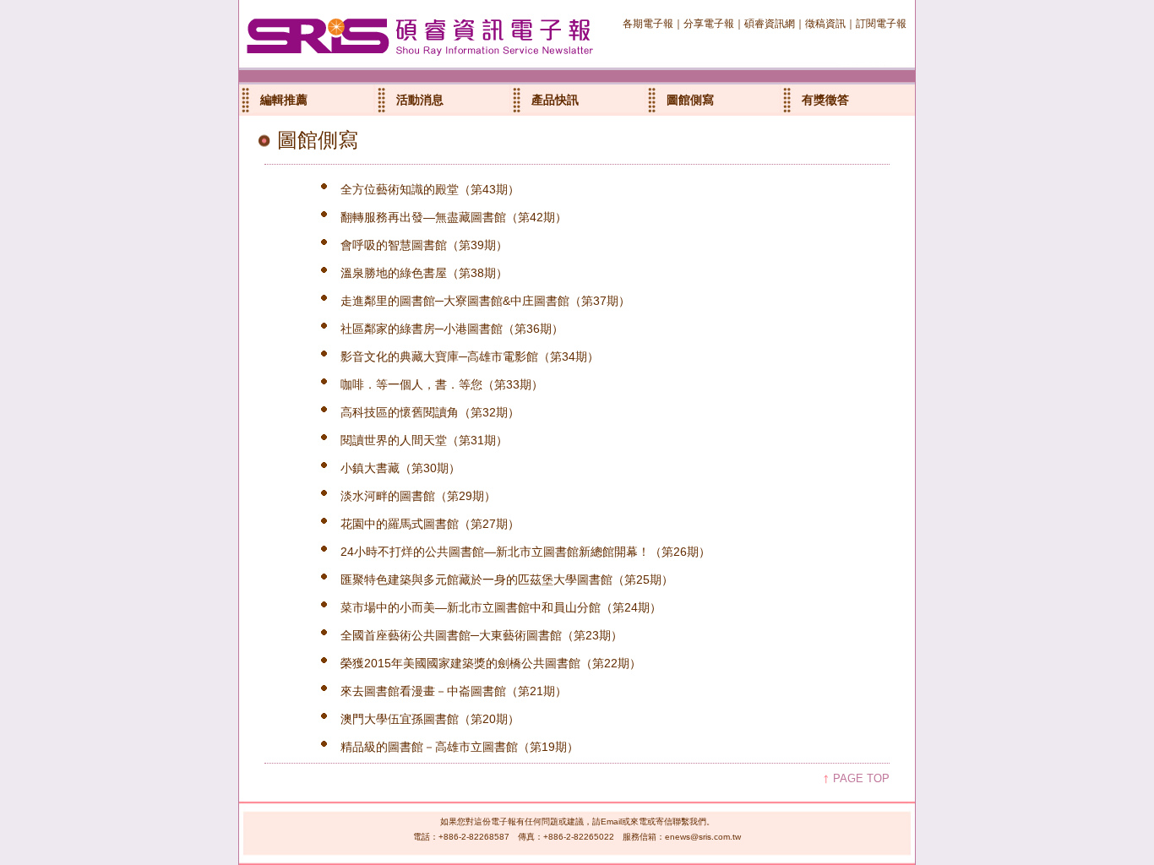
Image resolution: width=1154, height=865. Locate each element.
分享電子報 (708, 24)
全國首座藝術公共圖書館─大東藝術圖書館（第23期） (481, 635)
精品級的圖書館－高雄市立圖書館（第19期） (459, 746)
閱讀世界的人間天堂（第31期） (424, 440)
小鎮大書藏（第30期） (400, 468)
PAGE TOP (861, 778)
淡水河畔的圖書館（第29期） (418, 496)
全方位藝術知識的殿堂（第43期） (430, 189)
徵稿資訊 (825, 24)
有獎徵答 (825, 99)
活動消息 (420, 99)
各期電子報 (648, 24)
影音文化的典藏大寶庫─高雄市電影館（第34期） (469, 356)
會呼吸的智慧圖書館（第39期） (424, 245)
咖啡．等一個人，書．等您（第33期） (441, 384)
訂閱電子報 (881, 24)
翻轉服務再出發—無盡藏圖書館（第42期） (453, 217)
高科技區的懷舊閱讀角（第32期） (430, 412)
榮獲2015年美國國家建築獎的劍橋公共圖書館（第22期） (490, 663)
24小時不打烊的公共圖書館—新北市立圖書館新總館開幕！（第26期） (525, 551)
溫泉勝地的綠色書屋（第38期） (424, 273)
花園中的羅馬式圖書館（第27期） (430, 523)
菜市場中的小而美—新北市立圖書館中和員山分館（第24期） (500, 607)
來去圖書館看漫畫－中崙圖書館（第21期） (453, 691)
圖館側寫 (690, 99)
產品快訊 (555, 99)
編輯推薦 (284, 99)
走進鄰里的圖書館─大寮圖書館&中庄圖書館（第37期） (485, 300)
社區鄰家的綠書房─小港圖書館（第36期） (451, 328)
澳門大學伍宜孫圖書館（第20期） (430, 719)
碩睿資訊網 (769, 24)
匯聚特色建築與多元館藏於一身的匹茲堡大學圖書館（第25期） (506, 579)
